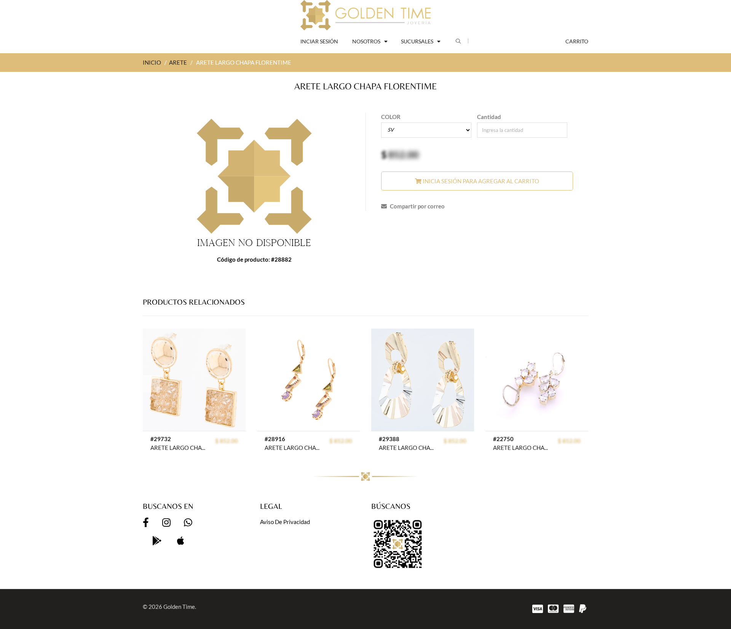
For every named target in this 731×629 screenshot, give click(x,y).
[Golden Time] (365, 15)
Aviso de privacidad (285, 521)
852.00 (403, 154)
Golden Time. (179, 606)
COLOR (391, 116)
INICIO (152, 62)
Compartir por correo (417, 206)
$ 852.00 (226, 440)
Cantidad (489, 116)
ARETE (178, 62)
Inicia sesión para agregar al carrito (480, 181)
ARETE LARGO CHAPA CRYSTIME (178, 447)
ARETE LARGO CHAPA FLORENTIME (407, 447)
